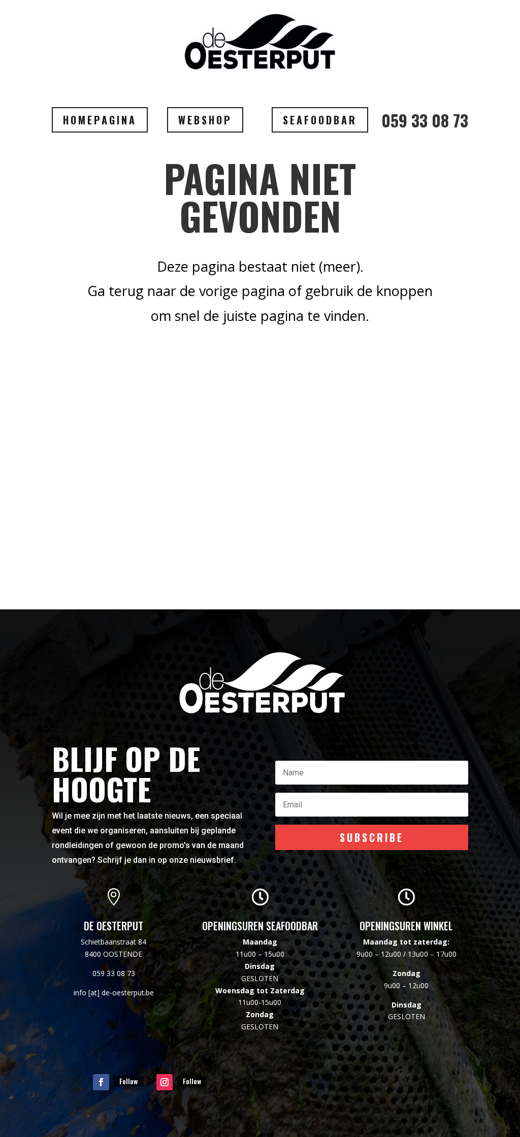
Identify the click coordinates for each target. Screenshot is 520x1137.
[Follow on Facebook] (101, 1082)
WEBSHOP (205, 119)
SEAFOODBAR (320, 119)
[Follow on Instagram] (164, 1082)
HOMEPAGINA (100, 119)
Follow (128, 1081)
